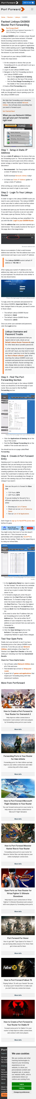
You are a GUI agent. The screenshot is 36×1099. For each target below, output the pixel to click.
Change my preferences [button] (21, 1092)
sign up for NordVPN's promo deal (23, 521)
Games (3, 1079)
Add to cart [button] (28, 3)
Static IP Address (19, 180)
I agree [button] (21, 1084)
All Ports (4, 1077)
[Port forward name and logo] (9, 2)
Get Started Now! (9, 111)
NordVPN (27, 537)
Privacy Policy (6, 1089)
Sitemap (4, 1066)
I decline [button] (21, 1088)
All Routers (5, 1074)
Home (3, 17)
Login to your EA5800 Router (23, 221)
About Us (4, 1087)
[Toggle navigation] (32, 9)
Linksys (17, 17)
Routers (10, 17)
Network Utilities (21, 176)
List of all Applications (21, 514)
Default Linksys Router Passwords (17, 342)
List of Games (22, 507)
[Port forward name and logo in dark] (13, 9)
